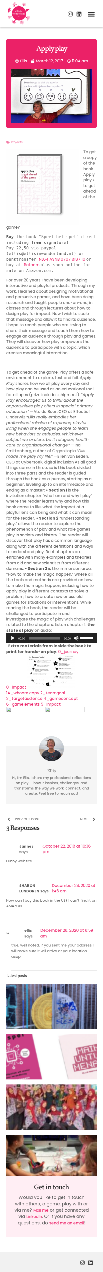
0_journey (68, 652)
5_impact (51, 704)
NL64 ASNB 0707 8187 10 (62, 259)
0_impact (16, 687)
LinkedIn (34, 1216)
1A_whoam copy (23, 693)
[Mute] (76, 638)
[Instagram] (70, 14)
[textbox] (51, 363)
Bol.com (32, 265)
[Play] (12, 638)
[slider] (87, 637)
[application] (51, 638)
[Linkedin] (79, 14)
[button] (91, 14)
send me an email (66, 1223)
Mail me (40, 1210)
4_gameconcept (61, 698)
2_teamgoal (52, 693)
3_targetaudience (24, 698)
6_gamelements (23, 704)
